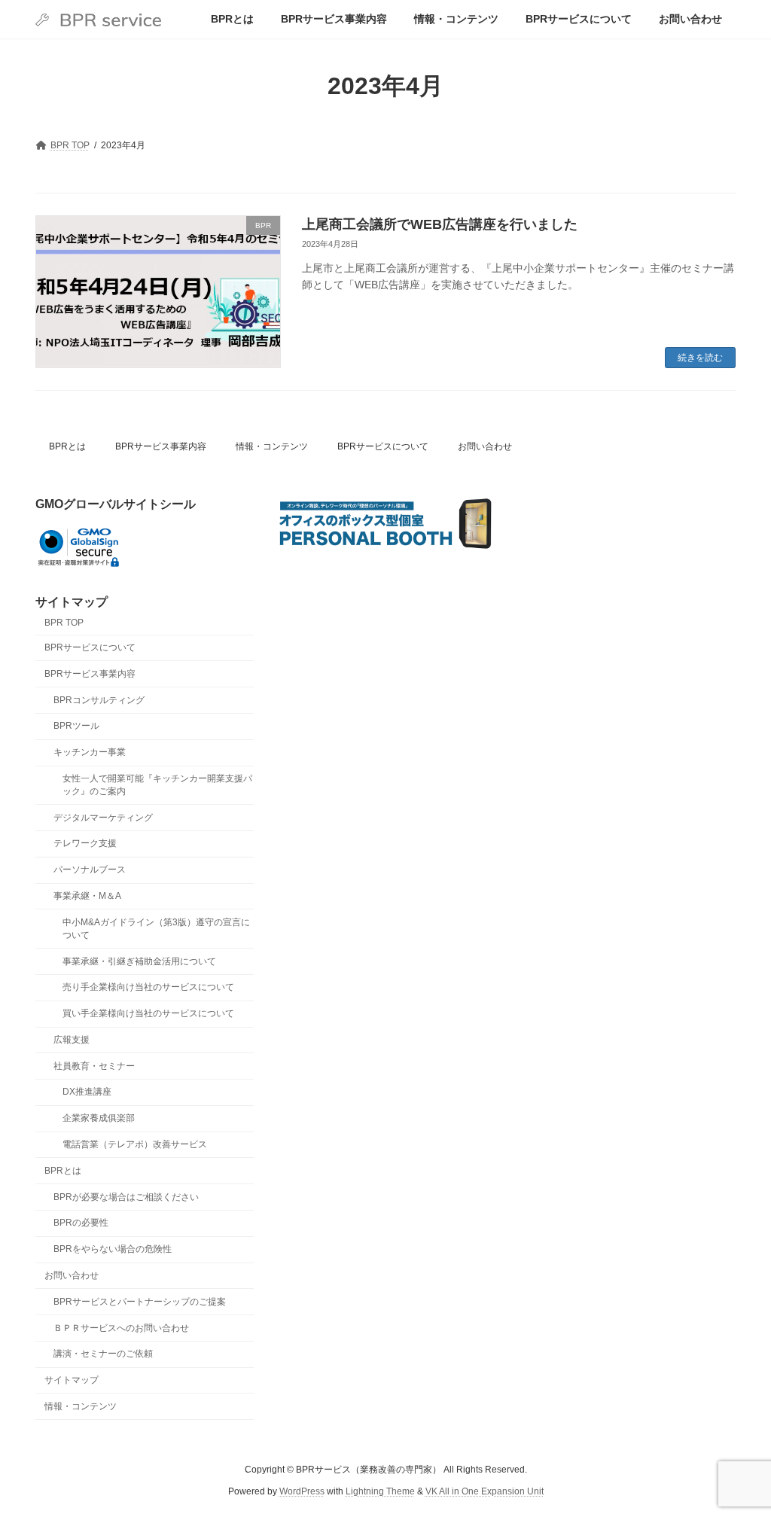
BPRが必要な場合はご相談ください (126, 1196)
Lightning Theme (380, 1490)
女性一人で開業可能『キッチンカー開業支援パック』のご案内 (157, 785)
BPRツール (76, 725)
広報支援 (71, 1039)
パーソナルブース (89, 869)
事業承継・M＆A (87, 896)
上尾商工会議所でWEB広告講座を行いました (439, 224)
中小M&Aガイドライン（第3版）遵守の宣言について (156, 928)
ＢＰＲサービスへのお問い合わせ (121, 1327)
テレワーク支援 (85, 843)
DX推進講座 (86, 1091)
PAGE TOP (738, 1457)
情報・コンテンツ (272, 446)
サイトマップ (71, 1380)
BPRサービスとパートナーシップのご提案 (139, 1301)
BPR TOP (64, 622)
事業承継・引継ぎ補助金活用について (139, 960)
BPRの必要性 (80, 1222)
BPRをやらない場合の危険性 (112, 1249)
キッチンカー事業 (89, 752)
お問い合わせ (485, 446)
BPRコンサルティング (99, 699)
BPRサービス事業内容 (160, 446)
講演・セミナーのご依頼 (103, 1353)
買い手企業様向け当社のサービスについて (148, 1013)
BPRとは (67, 446)
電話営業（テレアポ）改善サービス (134, 1144)
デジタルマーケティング (103, 817)
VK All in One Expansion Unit (484, 1490)
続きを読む (700, 357)
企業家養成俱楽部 (98, 1118)
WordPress (302, 1490)
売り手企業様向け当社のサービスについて (148, 987)
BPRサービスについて (382, 446)
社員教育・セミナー (94, 1066)
